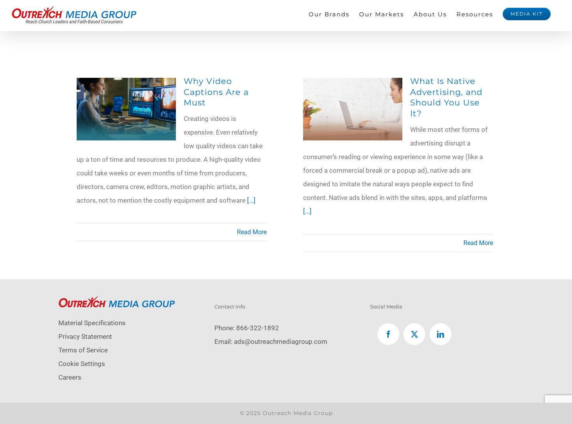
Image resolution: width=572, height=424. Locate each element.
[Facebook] (388, 334)
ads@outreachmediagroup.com (280, 341)
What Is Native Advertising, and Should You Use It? (446, 97)
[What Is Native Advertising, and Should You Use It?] (352, 84)
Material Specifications (92, 323)
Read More (252, 232)
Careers (69, 377)
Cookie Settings (81, 364)
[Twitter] (414, 334)
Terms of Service (83, 350)
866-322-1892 (257, 328)
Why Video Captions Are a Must (216, 91)
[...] (251, 200)
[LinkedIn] (440, 334)
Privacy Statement (85, 336)
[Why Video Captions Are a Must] (126, 84)
